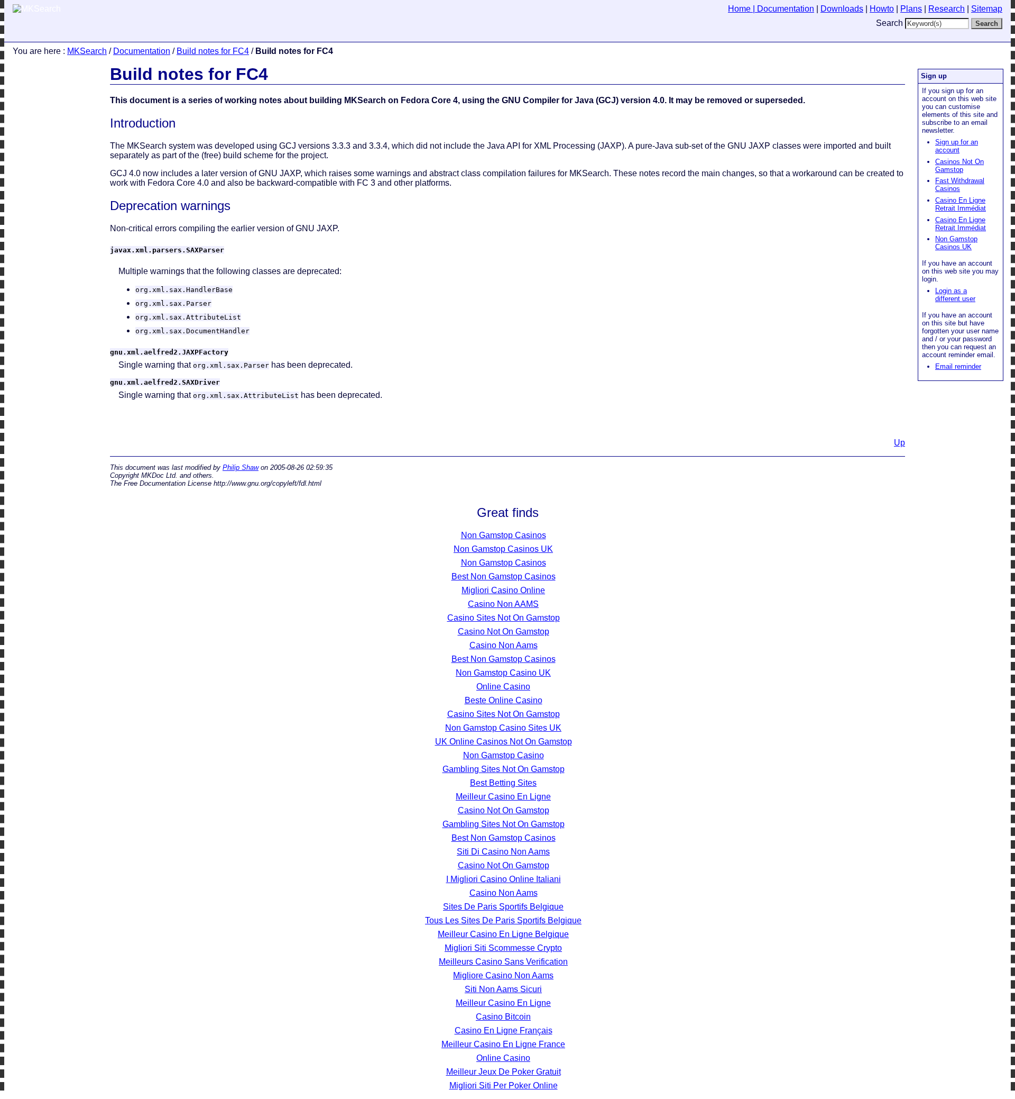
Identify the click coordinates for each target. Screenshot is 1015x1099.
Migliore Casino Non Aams (503, 975)
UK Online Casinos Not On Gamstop (503, 741)
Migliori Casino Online (503, 590)
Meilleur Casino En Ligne (503, 796)
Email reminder (958, 366)
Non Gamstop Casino (503, 755)
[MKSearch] (37, 8)
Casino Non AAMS (503, 604)
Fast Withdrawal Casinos (959, 185)
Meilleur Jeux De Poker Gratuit (503, 1071)
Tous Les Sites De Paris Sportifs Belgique (503, 920)
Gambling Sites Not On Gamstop (503, 769)
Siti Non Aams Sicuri (503, 989)
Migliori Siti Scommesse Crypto (503, 947)
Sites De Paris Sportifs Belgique (503, 906)
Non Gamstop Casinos (503, 535)
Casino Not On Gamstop (503, 631)
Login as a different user (955, 295)
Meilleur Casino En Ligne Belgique (503, 934)
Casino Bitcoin (503, 1016)
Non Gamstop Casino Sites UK (503, 727)
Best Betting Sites (503, 782)
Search (889, 23)
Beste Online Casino (503, 700)
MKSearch (87, 51)
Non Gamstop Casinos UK (956, 243)
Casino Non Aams (503, 645)
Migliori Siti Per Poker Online (503, 1085)
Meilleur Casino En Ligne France (503, 1044)
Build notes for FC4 (213, 51)
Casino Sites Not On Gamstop (503, 617)
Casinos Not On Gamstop (959, 166)
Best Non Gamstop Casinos (503, 576)
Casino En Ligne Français (503, 1030)
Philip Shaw (241, 467)
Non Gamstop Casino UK (503, 672)
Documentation (141, 51)
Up (899, 442)
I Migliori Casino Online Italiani (503, 879)
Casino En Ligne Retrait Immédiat (960, 204)
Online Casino (503, 686)
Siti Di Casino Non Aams (503, 851)
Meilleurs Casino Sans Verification (503, 961)
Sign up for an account (956, 146)
